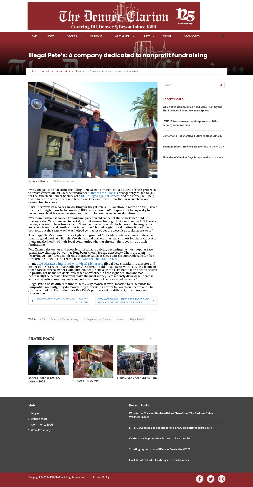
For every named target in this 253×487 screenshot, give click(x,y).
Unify (146, 36)
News (50, 36)
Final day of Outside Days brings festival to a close (193, 157)
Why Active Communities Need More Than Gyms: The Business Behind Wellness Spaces (192, 108)
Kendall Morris (40, 181)
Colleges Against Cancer (97, 319)
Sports (72, 36)
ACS (42, 319)
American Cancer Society (64, 319)
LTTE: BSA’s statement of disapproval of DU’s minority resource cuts (190, 123)
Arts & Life (122, 36)
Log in (35, 413)
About (167, 36)
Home (33, 36)
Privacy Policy (101, 477)
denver (120, 319)
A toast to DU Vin (86, 380)
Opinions (96, 36)
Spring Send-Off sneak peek (137, 378)
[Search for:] (194, 85)
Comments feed (42, 424)
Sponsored (192, 36)
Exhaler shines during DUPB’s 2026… (44, 379)
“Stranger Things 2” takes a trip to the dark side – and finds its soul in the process (123, 300)
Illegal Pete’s (137, 319)
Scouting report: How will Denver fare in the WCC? (193, 146)
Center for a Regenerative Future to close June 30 (192, 136)
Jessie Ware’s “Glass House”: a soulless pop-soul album (62, 300)
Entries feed (39, 419)
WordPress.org (41, 430)
